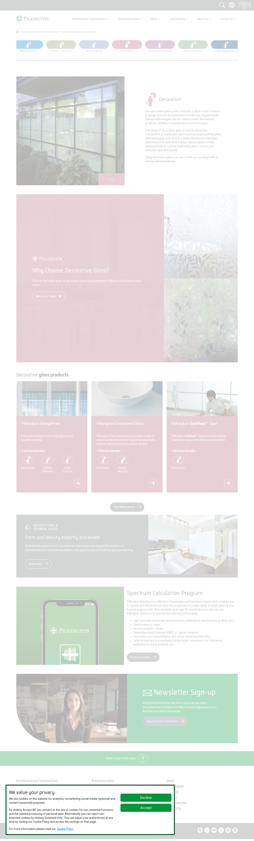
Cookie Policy (65, 828)
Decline (146, 798)
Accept (146, 808)
